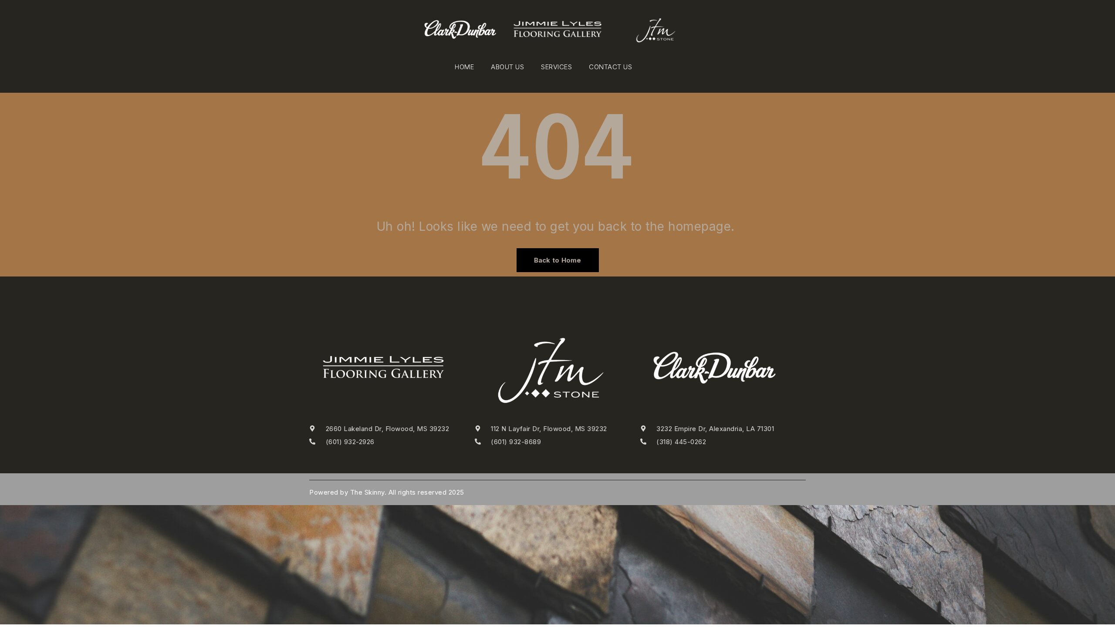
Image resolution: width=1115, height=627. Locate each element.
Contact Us (610, 67)
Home (464, 67)
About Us (507, 67)
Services (556, 67)
